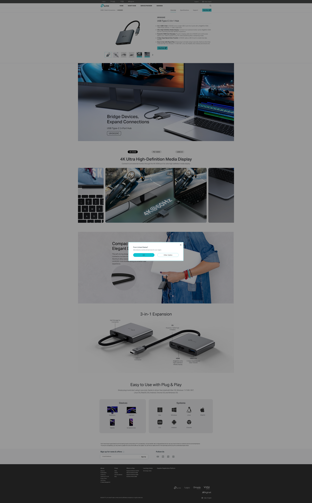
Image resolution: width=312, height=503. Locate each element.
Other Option (168, 255)
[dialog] (156, 251)
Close (181, 244)
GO (144, 255)
